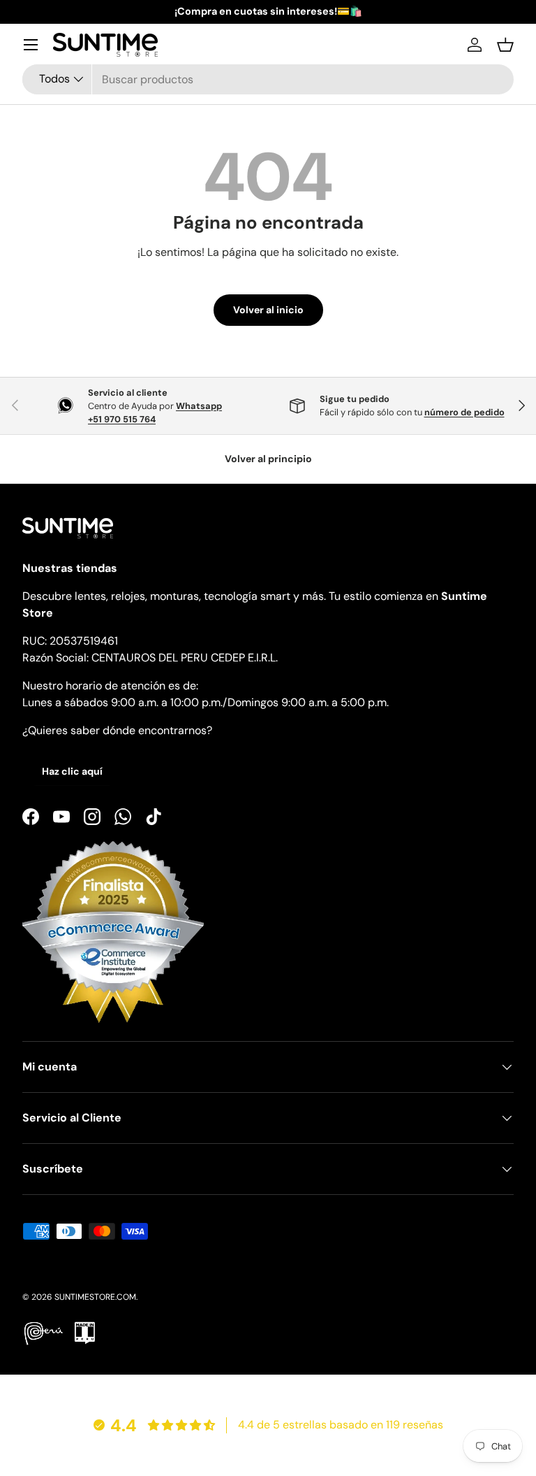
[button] (505, 44)
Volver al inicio (268, 309)
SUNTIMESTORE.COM (95, 1297)
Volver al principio (268, 458)
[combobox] (268, 79)
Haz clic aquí (72, 771)
